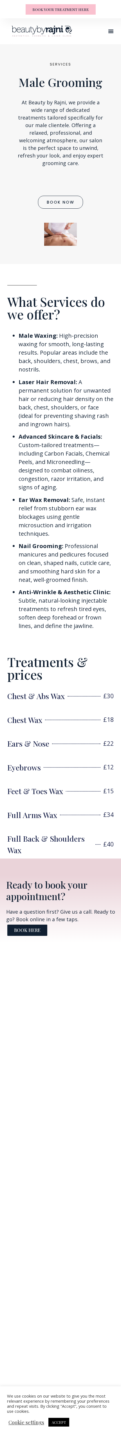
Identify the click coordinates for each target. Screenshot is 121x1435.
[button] (111, 31)
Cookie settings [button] (26, 1422)
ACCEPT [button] (59, 1422)
